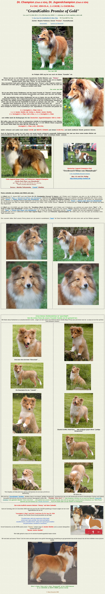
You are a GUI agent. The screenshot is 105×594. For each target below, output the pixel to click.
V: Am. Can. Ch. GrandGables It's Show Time (45, 18)
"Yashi (51, 218)
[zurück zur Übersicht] (57, 23)
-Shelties (21, 496)
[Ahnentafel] (43, 23)
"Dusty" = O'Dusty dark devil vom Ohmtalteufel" (86, 201)
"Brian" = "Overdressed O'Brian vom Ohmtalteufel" (26, 198)
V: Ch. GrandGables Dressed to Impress (80, 173)
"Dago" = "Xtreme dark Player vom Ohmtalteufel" (21, 210)
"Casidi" (35, 187)
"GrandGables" (13, 496)
